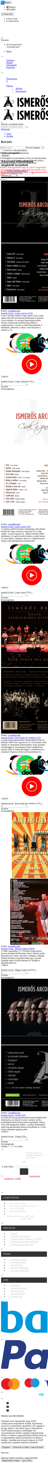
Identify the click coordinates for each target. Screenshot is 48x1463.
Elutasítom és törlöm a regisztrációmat (28, 1447)
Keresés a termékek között (12, 124)
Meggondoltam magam (11, 1461)
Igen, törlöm (27, 1461)
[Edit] (2, 56)
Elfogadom (6, 1447)
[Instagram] (7, 1407)
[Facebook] (7, 1403)
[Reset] (2, 38)
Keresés (9, 136)
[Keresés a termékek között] (2, 122)
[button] (11, 7)
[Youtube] (7, 1410)
